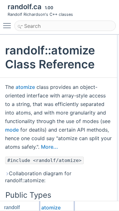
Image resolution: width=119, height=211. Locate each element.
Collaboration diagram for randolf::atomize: (38, 176)
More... (49, 147)
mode (12, 130)
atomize (25, 87)
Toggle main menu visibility (8, 25)
